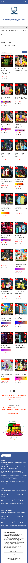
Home (2, 30)
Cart (26, 1)
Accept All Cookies (13, 551)
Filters (24, 52)
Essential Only (13, 554)
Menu (4, 1)
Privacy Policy (13, 547)
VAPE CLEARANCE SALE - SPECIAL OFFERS (15, 30)
